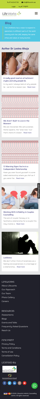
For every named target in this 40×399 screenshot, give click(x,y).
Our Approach (8, 289)
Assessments (8, 315)
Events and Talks (9, 323)
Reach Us (6, 330)
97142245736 (13, 2)
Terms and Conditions (11, 348)
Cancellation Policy (10, 356)
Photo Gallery (8, 297)
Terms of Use (7, 352)
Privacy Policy (8, 344)
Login (14, 6)
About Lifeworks (9, 286)
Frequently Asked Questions (15, 326)
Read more (31, 87)
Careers (5, 301)
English (25, 6)
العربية (21, 6)
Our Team (6, 293)
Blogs (4, 319)
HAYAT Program (39, 190)
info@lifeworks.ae (29, 2)
